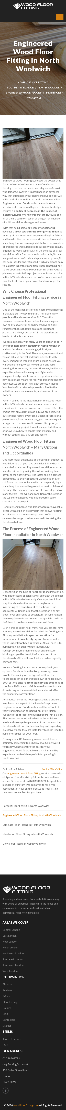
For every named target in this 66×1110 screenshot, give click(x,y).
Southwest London (13, 965)
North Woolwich (50, 87)
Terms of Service (12, 1038)
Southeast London (20, 87)
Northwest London (13, 953)
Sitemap (7, 1025)
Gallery (7, 1007)
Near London (10, 941)
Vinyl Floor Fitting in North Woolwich (24, 843)
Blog (5, 1013)
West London (10, 971)
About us (8, 984)
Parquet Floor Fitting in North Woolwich (26, 805)
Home (21, 82)
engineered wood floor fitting (24, 773)
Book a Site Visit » (52, 769)
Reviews (7, 990)
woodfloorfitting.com (26, 1105)
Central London (11, 929)
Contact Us (9, 1019)
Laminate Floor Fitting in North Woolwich (27, 824)
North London (10, 947)
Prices (6, 996)
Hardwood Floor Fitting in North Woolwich (28, 834)
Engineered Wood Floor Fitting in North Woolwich (32, 815)
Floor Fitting (39, 82)
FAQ (5, 1044)
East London (10, 935)
